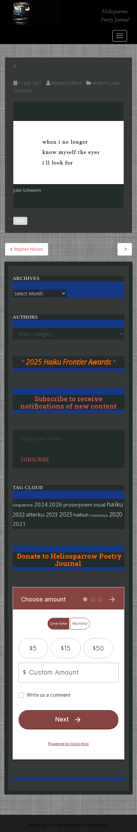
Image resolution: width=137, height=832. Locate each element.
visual (99, 505)
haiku (115, 504)
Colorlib (55, 825)
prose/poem (78, 504)
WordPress (98, 825)
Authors (101, 83)
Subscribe (35, 459)
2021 (20, 221)
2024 (41, 504)
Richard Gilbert (66, 83)
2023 (52, 514)
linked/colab (99, 515)
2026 (55, 504)
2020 (115, 514)
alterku (35, 514)
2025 (65, 514)
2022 (19, 514)
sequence (23, 505)
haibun (81, 514)
